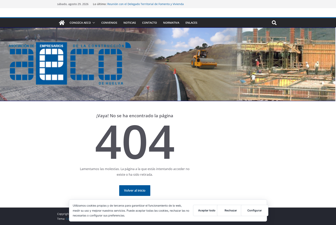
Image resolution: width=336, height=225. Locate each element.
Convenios (109, 22)
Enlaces (191, 22)
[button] (93, 22)
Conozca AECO (80, 22)
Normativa (171, 22)
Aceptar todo (206, 210)
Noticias (129, 22)
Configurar (254, 210)
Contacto (149, 22)
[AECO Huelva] (61, 22)
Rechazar (231, 210)
